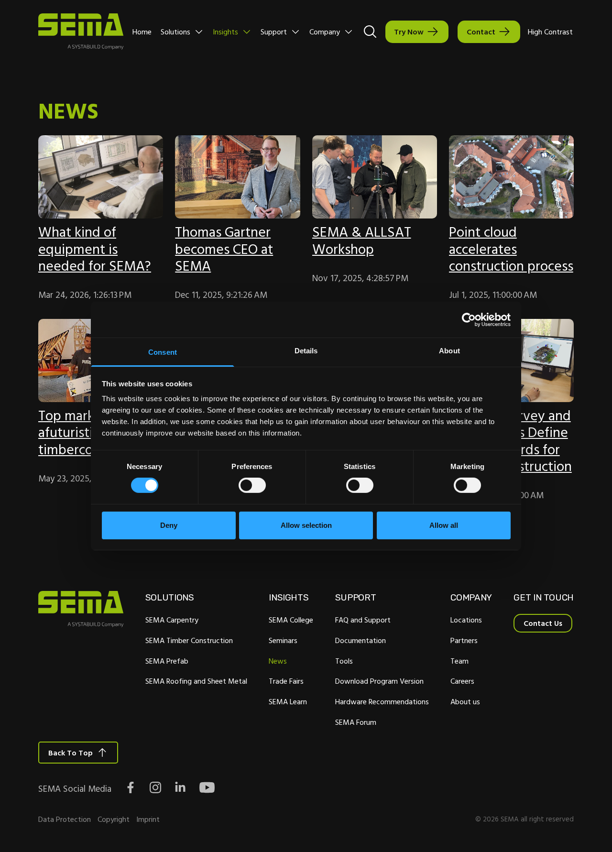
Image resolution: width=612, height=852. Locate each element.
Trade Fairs (286, 681)
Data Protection (64, 819)
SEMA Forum (355, 722)
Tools (344, 660)
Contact (481, 31)
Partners (464, 640)
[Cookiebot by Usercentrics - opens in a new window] (469, 319)
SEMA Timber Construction (189, 640)
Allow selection (306, 525)
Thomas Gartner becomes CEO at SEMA (224, 248)
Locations (466, 619)
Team (459, 660)
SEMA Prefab (166, 660)
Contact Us (543, 623)
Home (142, 31)
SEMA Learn (288, 701)
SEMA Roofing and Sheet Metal (196, 681)
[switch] (252, 485)
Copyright (114, 819)
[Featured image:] (100, 176)
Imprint (148, 819)
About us (465, 701)
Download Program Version (379, 681)
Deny (168, 525)
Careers (462, 681)
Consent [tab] (162, 352)
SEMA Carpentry (171, 619)
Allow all (443, 525)
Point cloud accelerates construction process (511, 248)
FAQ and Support (363, 619)
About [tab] (449, 351)
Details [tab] (306, 351)
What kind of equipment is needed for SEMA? (94, 248)
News (278, 660)
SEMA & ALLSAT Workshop (361, 240)
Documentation (360, 640)
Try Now (409, 31)
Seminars (283, 640)
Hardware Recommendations (382, 701)
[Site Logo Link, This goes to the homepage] (80, 31)
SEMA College (291, 619)
